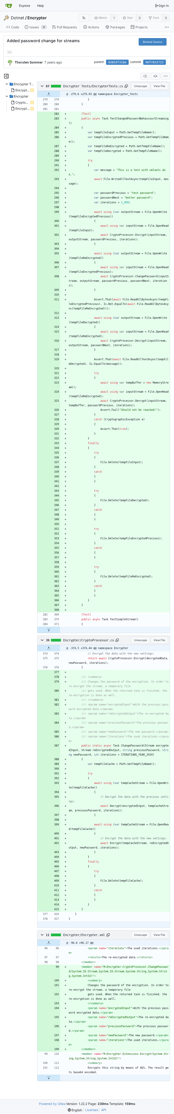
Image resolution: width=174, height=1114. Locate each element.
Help (40, 5)
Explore (24, 5)
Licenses (91, 1110)
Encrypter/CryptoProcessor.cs (88, 640)
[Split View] (155, 76)
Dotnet (17, 18)
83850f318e (117, 62)
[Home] (8, 6)
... (9, 51)
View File (159, 86)
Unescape (140, 86)
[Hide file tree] (6, 76)
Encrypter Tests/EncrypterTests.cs (93, 86)
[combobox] (145, 76)
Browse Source (152, 42)
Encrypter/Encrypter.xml (84, 935)
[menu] (165, 76)
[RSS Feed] (83, 18)
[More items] (166, 27)
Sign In (164, 5)
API (103, 1110)
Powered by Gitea (52, 1104)
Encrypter (37, 18)
